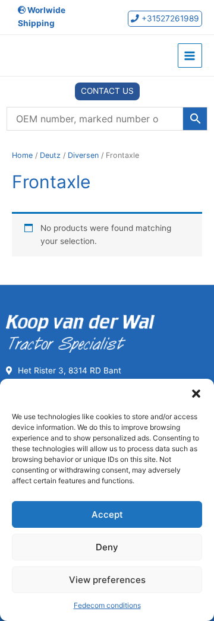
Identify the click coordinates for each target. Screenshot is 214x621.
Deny (107, 547)
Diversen (83, 155)
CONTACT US (107, 91)
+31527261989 (169, 18)
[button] (196, 394)
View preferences (107, 579)
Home (22, 155)
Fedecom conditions (107, 605)
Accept (107, 514)
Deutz (50, 155)
